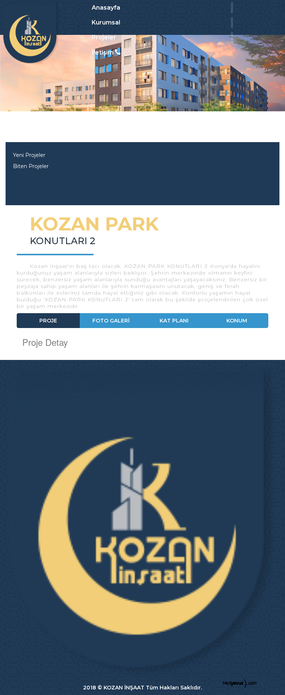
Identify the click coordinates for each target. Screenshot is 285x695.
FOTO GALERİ (111, 320)
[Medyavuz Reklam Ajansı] (239, 682)
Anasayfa (106, 7)
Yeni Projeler (29, 155)
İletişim (103, 52)
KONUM (236, 320)
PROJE (48, 320)
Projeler (104, 37)
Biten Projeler (31, 166)
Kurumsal (106, 22)
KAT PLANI (174, 320)
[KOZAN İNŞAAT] (31, 32)
